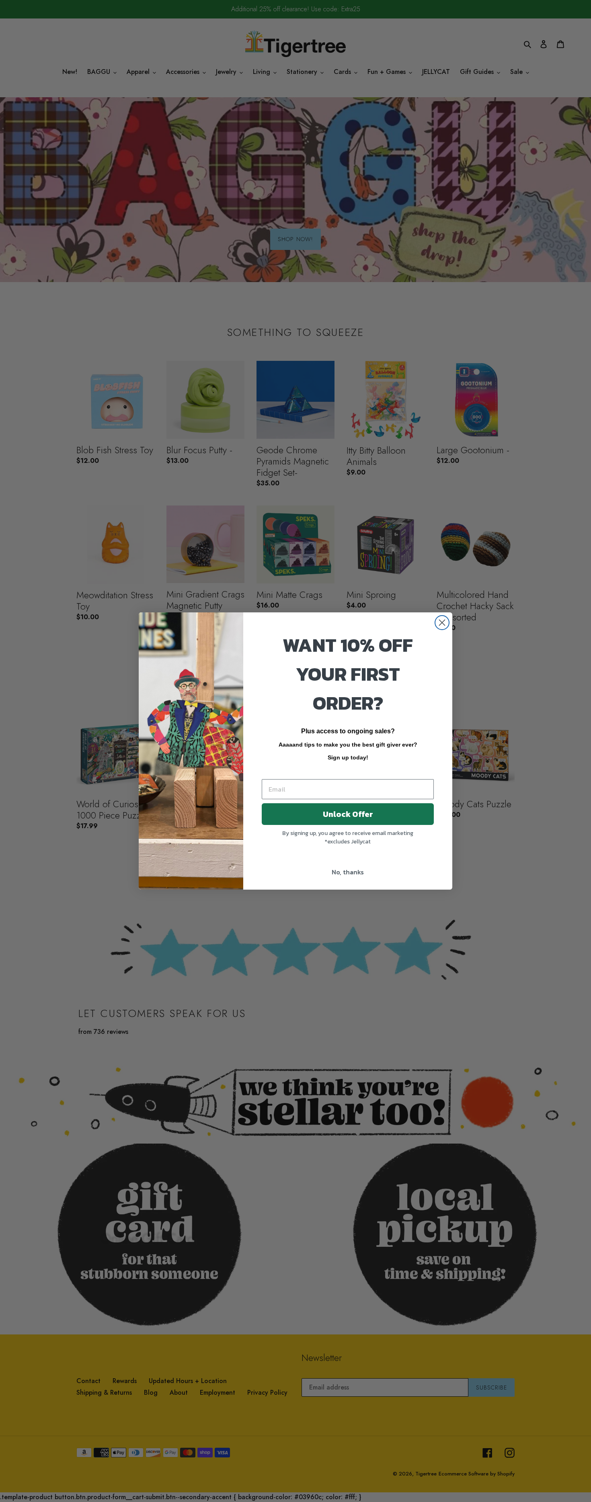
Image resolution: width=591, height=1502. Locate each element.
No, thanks (348, 872)
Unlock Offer (348, 814)
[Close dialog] (442, 623)
